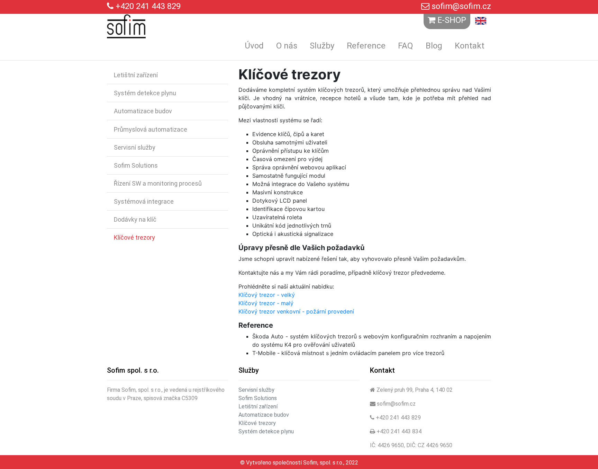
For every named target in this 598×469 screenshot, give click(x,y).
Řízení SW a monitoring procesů (158, 183)
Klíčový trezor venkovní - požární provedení (296, 311)
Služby (322, 46)
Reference (366, 46)
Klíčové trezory (134, 237)
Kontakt (469, 46)
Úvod (254, 46)
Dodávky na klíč (135, 219)
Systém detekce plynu (145, 93)
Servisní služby (134, 147)
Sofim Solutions (136, 165)
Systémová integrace (144, 201)
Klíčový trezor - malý (265, 303)
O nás (286, 46)
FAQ (405, 46)
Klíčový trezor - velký (266, 294)
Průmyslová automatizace (150, 129)
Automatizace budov (143, 111)
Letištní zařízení (136, 75)
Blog (434, 46)
